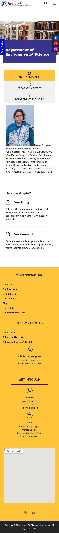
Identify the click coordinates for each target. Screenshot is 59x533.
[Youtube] (33, 512)
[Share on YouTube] (56, 43)
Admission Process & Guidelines (19, 342)
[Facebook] (26, 512)
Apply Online (9, 332)
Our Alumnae (9, 298)
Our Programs (10, 289)
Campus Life (9, 294)
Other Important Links (14, 312)
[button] (54, 4)
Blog (5, 303)
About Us (7, 284)
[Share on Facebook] (56, 38)
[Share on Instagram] (56, 49)
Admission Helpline (13, 337)
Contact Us (8, 308)
